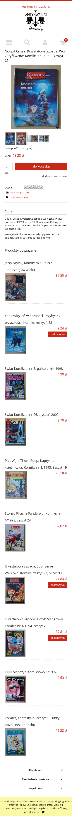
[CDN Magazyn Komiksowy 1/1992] (20, 689)
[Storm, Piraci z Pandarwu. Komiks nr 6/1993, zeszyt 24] (20, 537)
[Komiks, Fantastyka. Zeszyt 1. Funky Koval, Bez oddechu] (20, 742)
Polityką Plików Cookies (22, 804)
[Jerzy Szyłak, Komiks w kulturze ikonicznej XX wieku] (20, 287)
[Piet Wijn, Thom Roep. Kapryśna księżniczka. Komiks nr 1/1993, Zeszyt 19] (20, 485)
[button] (9, 42)
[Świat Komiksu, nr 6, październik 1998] (20, 386)
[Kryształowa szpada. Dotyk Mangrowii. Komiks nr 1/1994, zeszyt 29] (20, 643)
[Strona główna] (36, 21)
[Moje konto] (45, 42)
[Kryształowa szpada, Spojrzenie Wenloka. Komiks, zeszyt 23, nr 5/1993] (20, 590)
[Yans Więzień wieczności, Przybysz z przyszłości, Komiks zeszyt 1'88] (20, 340)
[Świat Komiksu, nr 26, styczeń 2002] (20, 432)
